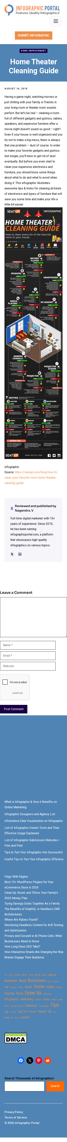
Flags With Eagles (16, 876)
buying (55, 981)
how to (33, 993)
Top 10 (22, 1011)
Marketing (26, 999)
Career (13, 987)
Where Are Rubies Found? (21, 919)
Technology (44, 1006)
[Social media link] (12, 554)
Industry (47, 994)
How (19, 993)
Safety (54, 999)
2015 (11, 975)
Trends (41, 1011)
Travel (32, 1011)
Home (9, 993)
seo (60, 999)
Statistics (31, 1005)
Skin (6, 1006)
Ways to (8, 1017)
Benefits (10, 981)
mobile (38, 999)
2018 (31, 975)
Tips (54, 1005)
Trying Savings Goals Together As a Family (32, 903)
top (6, 1011)
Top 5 (13, 1012)
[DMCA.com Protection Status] (15, 1042)
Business (37, 980)
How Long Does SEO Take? (22, 946)
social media (16, 1006)
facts (28, 987)
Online (46, 999)
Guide (39, 986)
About (52, 975)
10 (5, 975)
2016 (17, 975)
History (59, 987)
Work (17, 1018)
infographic (11, 999)
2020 (44, 975)
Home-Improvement (33, 51)
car (6, 987)
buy (49, 981)
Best (22, 981)
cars (20, 987)
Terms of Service (15, 1117)
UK (50, 1011)
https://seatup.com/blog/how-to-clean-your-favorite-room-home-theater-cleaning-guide (31, 477)
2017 (24, 975)
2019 (37, 975)
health (50, 987)
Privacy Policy (13, 1112)
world (25, 1017)
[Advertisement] (33, 761)
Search (55, 1086)
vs (54, 1012)
